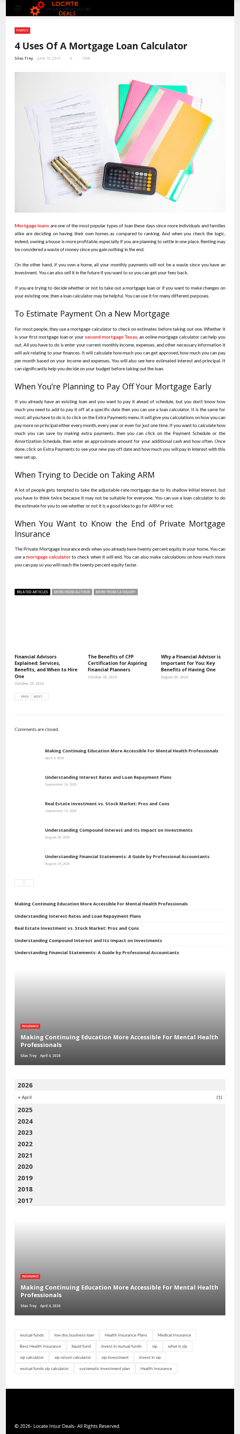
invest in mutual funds (121, 1346)
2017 (25, 1200)
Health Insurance (156, 1368)
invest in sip (150, 1357)
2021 (25, 1155)
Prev (25, 696)
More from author (72, 591)
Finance (22, 30)
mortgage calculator (48, 556)
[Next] (29, 882)
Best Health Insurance (40, 1346)
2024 (25, 1121)
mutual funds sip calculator (44, 1368)
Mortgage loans (32, 225)
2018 (25, 1188)
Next (38, 696)
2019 (25, 1177)
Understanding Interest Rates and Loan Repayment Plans (108, 777)
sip (154, 1346)
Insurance (30, 1026)
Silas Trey (24, 58)
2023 (25, 1132)
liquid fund (81, 1346)
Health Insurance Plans (126, 1334)
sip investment (115, 1357)
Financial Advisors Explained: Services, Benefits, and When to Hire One (46, 666)
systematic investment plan (104, 1368)
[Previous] (19, 882)
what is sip (177, 1346)
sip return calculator (72, 1357)
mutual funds (32, 1334)
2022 (25, 1143)
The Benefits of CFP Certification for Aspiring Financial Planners (117, 663)
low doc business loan (74, 1334)
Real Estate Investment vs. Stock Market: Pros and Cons (107, 803)
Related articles (32, 591)
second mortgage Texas (111, 336)
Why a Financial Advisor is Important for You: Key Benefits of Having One (191, 663)
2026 (25, 1084)
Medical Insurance (174, 1334)
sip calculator (32, 1357)
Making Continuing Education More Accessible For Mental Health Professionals (131, 751)
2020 (25, 1166)
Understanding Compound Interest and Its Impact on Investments (119, 830)
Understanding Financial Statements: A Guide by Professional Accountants (127, 856)
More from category (116, 591)
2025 (25, 1109)
